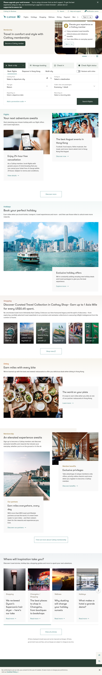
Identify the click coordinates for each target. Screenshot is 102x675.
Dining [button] (59, 17)
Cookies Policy (12, 672)
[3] (91, 56)
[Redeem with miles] (77, 71)
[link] (75, 125)
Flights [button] (26, 17)
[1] (84, 56)
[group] (51, 37)
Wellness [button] (51, 17)
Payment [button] (67, 17)
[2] (89, 56)
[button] (51, 78)
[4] (94, 56)
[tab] (12, 71)
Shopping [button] (42, 17)
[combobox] (27, 86)
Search (62, 11)
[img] (97, 2)
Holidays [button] (34, 17)
